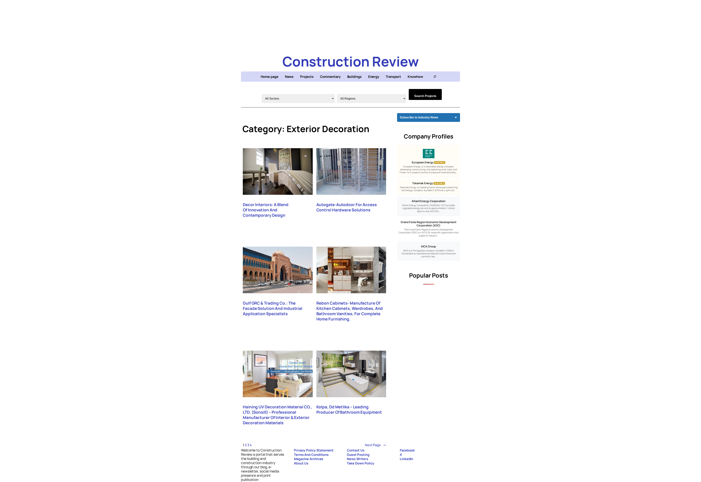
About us (301, 463)
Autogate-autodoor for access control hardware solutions (346, 207)
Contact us (356, 450)
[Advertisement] (350, 25)
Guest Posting (358, 454)
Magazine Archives (308, 459)
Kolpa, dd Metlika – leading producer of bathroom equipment (349, 409)
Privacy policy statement (314, 450)
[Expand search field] (435, 76)
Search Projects (425, 96)
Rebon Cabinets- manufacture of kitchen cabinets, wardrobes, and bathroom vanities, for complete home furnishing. (349, 311)
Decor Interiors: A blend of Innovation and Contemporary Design (265, 210)
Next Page (375, 445)
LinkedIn (406, 459)
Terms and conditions (311, 454)
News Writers (357, 459)
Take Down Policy (360, 463)
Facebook (407, 450)
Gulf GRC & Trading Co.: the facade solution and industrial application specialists (272, 308)
